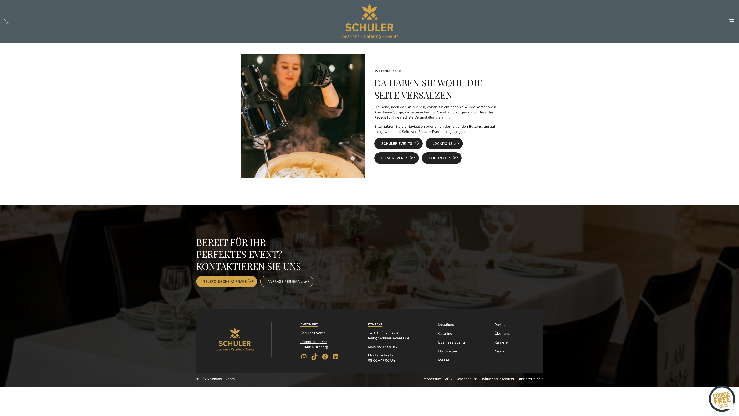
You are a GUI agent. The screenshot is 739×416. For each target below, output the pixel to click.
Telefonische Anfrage (225, 281)
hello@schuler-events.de (388, 338)
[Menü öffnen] (731, 21)
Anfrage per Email (285, 281)
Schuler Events (396, 144)
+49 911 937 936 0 (383, 333)
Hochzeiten (440, 158)
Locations (442, 144)
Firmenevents (394, 158)
